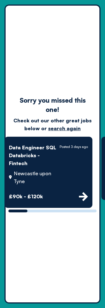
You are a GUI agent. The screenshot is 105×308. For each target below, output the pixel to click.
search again (64, 128)
